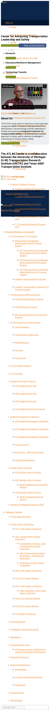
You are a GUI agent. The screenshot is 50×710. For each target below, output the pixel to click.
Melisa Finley (20, 169)
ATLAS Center (7, 113)
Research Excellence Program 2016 (30, 118)
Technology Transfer (14, 512)
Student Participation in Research (24, 417)
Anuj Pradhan (21, 145)
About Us (9, 23)
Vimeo (27, 113)
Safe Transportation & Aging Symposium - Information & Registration (32, 556)
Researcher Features (19, 141)
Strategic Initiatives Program (22, 184)
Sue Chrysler (20, 358)
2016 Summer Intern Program (28, 472)
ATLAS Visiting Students (20, 366)
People (13, 27)
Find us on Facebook (34, 45)
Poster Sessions (22, 444)
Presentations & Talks (20, 645)
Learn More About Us (10, 143)
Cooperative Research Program (24, 77)
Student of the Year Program (22, 381)
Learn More (11, 58)
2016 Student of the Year (26, 393)
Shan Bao (19, 350)
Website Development (10, 210)
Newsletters (15, 637)
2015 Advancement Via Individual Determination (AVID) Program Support (34, 272)
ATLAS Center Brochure (20, 516)
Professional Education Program (29, 299)
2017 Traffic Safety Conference (28, 529)
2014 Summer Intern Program (28, 492)
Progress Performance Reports (28, 677)
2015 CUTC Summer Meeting (27, 598)
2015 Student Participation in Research (32, 429)
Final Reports (20, 669)
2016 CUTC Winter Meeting (27, 578)
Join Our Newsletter (10, 45)
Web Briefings (16, 700)
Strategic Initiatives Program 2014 (30, 196)
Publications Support (19, 657)
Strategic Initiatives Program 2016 (30, 189)
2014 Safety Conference (25, 614)
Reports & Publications (20, 665)
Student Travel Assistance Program (30, 279)
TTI (11, 50)
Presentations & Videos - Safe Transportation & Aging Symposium (32, 546)
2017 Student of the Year (26, 386)
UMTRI (13, 42)
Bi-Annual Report (17, 621)
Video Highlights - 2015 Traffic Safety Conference (33, 592)
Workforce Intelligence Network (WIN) (27, 504)
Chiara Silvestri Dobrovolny (27, 335)
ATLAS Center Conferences (22, 524)
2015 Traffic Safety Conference (28, 586)
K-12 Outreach (16, 373)
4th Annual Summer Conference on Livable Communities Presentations (30, 650)
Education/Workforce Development (20, 232)
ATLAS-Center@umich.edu (17, 194)
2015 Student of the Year (26, 401)
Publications (20, 685)
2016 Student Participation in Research (32, 421)
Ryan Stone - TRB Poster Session (29, 452)
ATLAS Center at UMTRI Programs (25, 294)
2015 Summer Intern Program (28, 480)
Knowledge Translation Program (24, 629)
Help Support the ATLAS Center (24, 58)
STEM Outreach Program (26, 307)
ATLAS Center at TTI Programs (23, 236)
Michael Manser (22, 342)
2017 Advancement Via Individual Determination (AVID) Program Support (34, 253)
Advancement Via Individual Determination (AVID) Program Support (28, 243)
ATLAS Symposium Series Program (25, 322)
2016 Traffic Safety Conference (28, 570)
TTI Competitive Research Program (25, 204)
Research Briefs (17, 692)
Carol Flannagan (22, 327)
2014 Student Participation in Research (32, 437)
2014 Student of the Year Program (30, 409)
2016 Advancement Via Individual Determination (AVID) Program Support (34, 262)
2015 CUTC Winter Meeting (27, 606)
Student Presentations (25, 460)
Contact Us (15, 66)
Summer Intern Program (21, 468)
